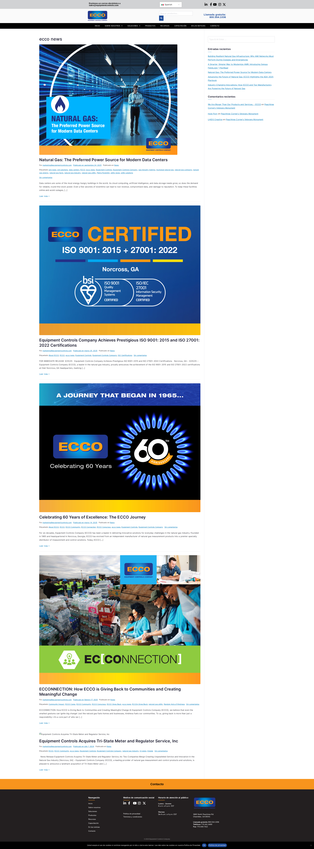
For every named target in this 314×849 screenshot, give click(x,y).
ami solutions (62, 170)
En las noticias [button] (198, 26)
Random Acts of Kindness (174, 704)
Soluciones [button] (132, 26)
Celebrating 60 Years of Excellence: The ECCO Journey (92, 517)
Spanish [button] (168, 4)
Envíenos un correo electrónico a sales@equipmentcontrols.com (104, 4)
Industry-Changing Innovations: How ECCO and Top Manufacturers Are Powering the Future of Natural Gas (239, 87)
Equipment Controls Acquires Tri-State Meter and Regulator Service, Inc (108, 741)
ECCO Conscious (104, 527)
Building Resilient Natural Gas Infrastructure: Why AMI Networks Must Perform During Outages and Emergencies (241, 58)
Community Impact (56, 704)
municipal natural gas (165, 170)
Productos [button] (150, 26)
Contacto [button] (214, 26)
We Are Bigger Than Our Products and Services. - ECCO (234, 104)
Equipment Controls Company (125, 170)
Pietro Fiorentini (103, 173)
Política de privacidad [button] (217, 845)
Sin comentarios (45, 177)
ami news (52, 170)
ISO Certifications (125, 355)
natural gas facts (56, 173)
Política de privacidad (131, 814)
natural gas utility (89, 173)
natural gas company (183, 170)
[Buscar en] (161, 18)
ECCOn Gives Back (140, 704)
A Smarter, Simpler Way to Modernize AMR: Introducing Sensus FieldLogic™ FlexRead (238, 66)
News (116, 165)
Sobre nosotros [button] (112, 26)
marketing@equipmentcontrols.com (57, 165)
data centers (74, 170)
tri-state (143, 751)
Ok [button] (204, 845)
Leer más (43, 196)
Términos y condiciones (132, 817)
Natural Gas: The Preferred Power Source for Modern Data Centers (103, 159)
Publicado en (87, 165)
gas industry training (146, 170)
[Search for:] (241, 39)
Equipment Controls (104, 170)
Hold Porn (212, 113)
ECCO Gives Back (114, 704)
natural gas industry (72, 173)
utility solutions (127, 173)
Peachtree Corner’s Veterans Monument (239, 113)
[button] (311, 845)
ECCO (82, 170)
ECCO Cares (70, 704)
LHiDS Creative (215, 119)
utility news (115, 173)
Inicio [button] (97, 26)
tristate (150, 751)
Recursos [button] (164, 26)
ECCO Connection (88, 527)
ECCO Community (73, 527)
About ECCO (54, 355)
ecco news (90, 170)
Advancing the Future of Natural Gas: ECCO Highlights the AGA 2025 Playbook (240, 79)
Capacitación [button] (180, 26)
